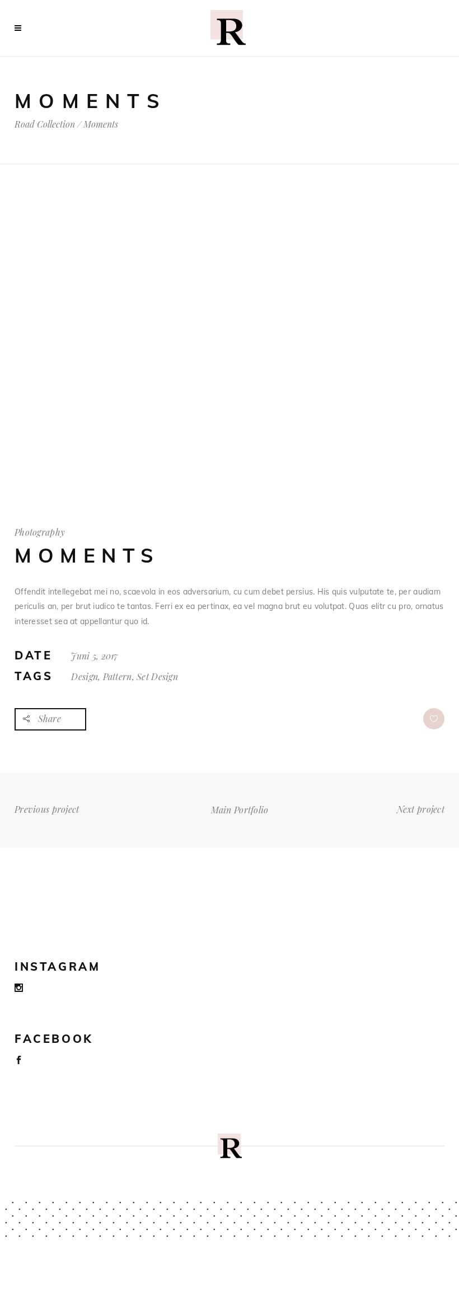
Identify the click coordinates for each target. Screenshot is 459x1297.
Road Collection (45, 124)
